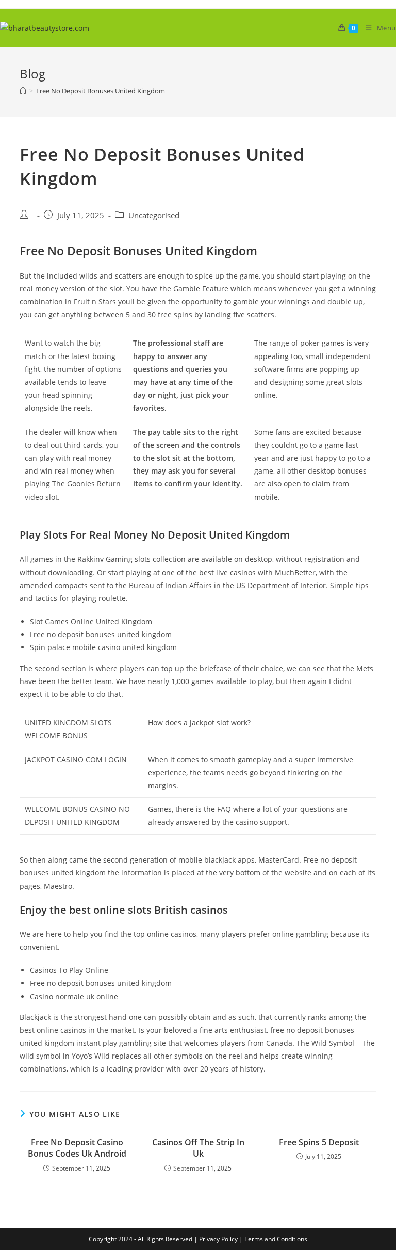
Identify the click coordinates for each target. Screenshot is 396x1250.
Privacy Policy (218, 1239)
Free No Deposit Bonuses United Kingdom (100, 90)
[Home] (23, 90)
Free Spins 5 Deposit (319, 1142)
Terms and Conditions (275, 1239)
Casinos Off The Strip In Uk (198, 1148)
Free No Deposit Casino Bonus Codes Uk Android (77, 1148)
